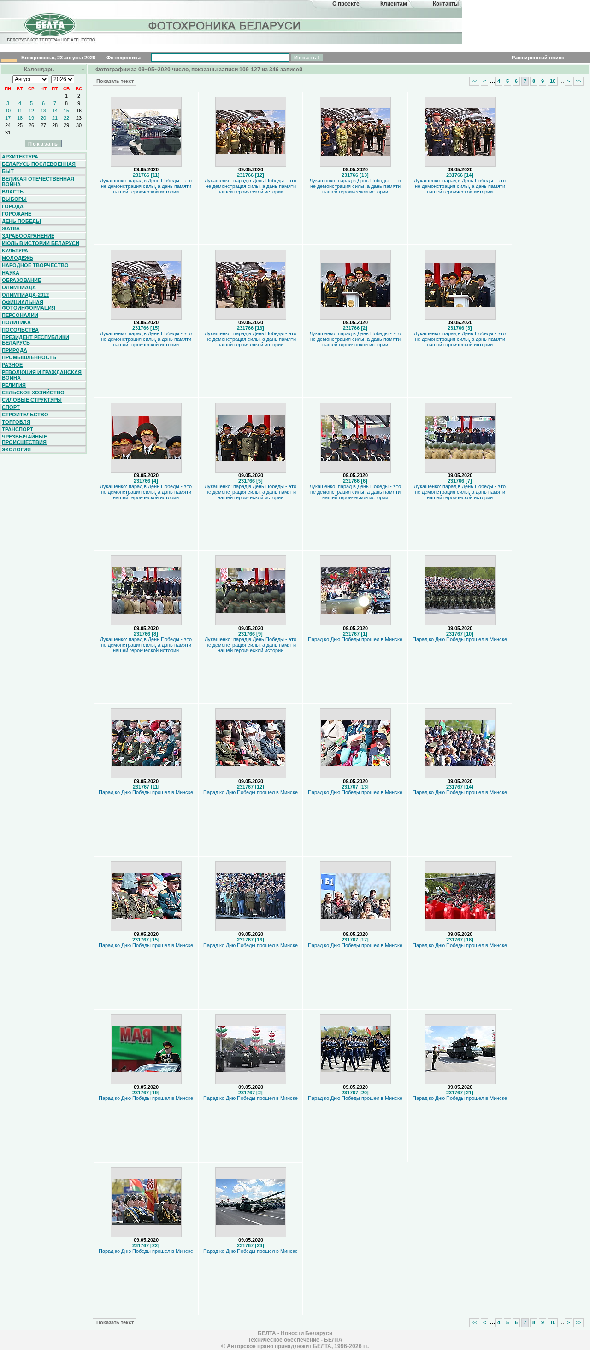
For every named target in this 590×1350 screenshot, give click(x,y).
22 (66, 118)
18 (20, 118)
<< (474, 81)
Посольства (20, 330)
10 (8, 110)
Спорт (11, 407)
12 (31, 110)
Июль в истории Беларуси (40, 243)
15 (66, 110)
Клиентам (393, 3)
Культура (15, 250)
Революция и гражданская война (42, 374)
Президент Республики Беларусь (35, 339)
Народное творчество (35, 265)
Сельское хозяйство (33, 392)
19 (31, 118)
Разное (12, 365)
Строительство (25, 414)
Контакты (446, 3)
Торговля (16, 422)
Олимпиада (19, 287)
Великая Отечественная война (38, 181)
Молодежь (17, 258)
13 (43, 110)
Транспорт (17, 429)
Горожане (16, 213)
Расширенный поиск (538, 57)
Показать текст (114, 81)
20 (43, 118)
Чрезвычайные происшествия (24, 439)
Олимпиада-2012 (25, 295)
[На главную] (49, 34)
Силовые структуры (32, 400)
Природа (14, 350)
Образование (21, 280)
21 (55, 118)
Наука (10, 272)
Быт (8, 171)
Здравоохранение (28, 236)
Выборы (14, 199)
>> (578, 81)
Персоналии (20, 315)
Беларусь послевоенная (39, 164)
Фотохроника (123, 57)
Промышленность (29, 357)
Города (13, 206)
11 (19, 110)
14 (55, 110)
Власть (13, 191)
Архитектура (20, 156)
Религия (14, 385)
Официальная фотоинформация (28, 304)
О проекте (346, 3)
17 (8, 118)
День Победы (21, 221)
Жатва (11, 228)
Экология (16, 449)
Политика (16, 322)
